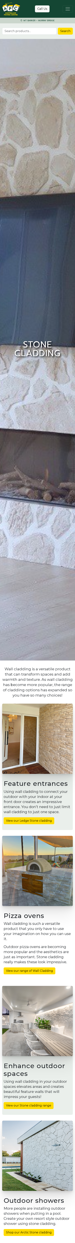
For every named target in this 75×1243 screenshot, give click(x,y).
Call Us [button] (42, 9)
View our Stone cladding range (28, 1105)
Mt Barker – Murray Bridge (38, 20)
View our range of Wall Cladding (29, 970)
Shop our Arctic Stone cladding (29, 1232)
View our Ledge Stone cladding (29, 820)
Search (65, 31)
